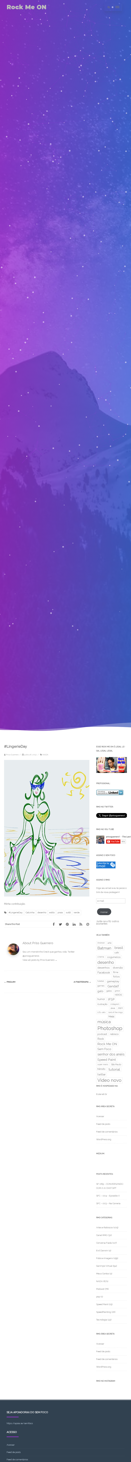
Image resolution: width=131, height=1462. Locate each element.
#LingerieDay (16, 912)
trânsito (101, 1069)
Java (112, 1008)
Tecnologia (101, 1319)
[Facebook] (53, 924)
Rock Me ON (26, 7)
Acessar (100, 1116)
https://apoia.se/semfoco (20, 1423)
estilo (52, 912)
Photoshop (109, 1028)
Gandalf (113, 986)
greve (117, 991)
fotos (116, 976)
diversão (118, 967)
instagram (114, 1004)
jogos (120, 1008)
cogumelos (114, 957)
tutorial (114, 1069)
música (104, 1021)
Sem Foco (104, 1049)
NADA (45, 754)
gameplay (113, 981)
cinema (100, 957)
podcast (102, 1034)
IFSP (111, 999)
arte (109, 943)
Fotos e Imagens (104, 1258)
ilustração (102, 1004)
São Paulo (116, 1064)
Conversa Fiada (104, 1243)
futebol (100, 981)
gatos (109, 991)
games (100, 985)
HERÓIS (118, 995)
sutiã (68, 912)
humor (101, 999)
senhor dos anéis (111, 1054)
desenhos (103, 967)
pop (98, 1296)
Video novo (109, 1080)
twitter (101, 1074)
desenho (42, 912)
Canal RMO (102, 1235)
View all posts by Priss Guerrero (40, 960)
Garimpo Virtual (104, 1266)
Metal (111, 1016)
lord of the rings (115, 1012)
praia (60, 912)
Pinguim (9, 982)
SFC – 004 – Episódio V (108, 1195)
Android (101, 943)
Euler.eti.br (101, 1094)
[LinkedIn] (74, 924)
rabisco (114, 1034)
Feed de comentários (107, 1131)
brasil (118, 948)
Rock (100, 1038)
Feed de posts (103, 1124)
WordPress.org (103, 1139)
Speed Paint (106, 1060)
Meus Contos (102, 1273)
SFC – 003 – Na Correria (108, 1203)
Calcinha (30, 912)
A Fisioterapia (82, 982)
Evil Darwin (102, 1250)
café (116, 952)
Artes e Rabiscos (104, 1227)
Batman (104, 948)
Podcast (100, 1289)
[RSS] (80, 924)
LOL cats (101, 1012)
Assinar (104, 912)
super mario (102, 1064)
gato (100, 991)
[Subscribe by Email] (105, 867)
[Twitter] (60, 924)
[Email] (87, 924)
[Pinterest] (67, 924)
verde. (77, 912)
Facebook (103, 972)
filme (115, 972)
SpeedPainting (103, 1312)
